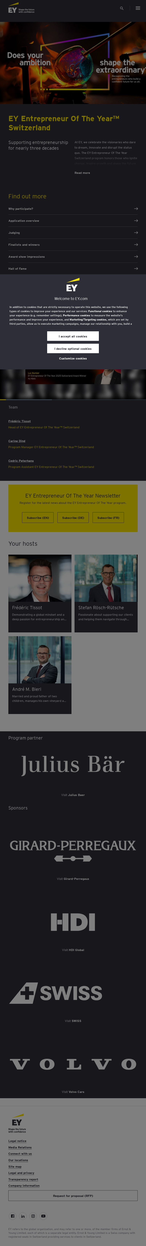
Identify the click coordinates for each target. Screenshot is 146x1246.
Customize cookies (73, 358)
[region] (73, 321)
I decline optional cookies (73, 348)
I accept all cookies (73, 336)
